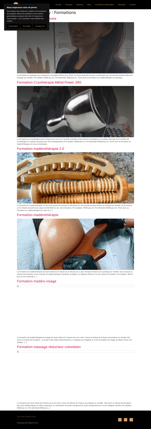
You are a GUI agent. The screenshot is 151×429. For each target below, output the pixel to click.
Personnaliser (13, 26)
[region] (26, 17)
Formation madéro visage (36, 281)
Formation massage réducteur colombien (49, 347)
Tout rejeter (27, 26)
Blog (89, 5)
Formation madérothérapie (37, 215)
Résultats (121, 5)
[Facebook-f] (120, 420)
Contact (132, 5)
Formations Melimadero (104, 5)
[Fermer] (47, 6)
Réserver (79, 5)
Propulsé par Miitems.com (27, 423)
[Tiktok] (125, 420)
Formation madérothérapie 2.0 (40, 149)
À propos (68, 5)
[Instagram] (131, 420)
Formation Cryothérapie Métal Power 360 (49, 82)
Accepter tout (40, 26)
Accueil (58, 5)
